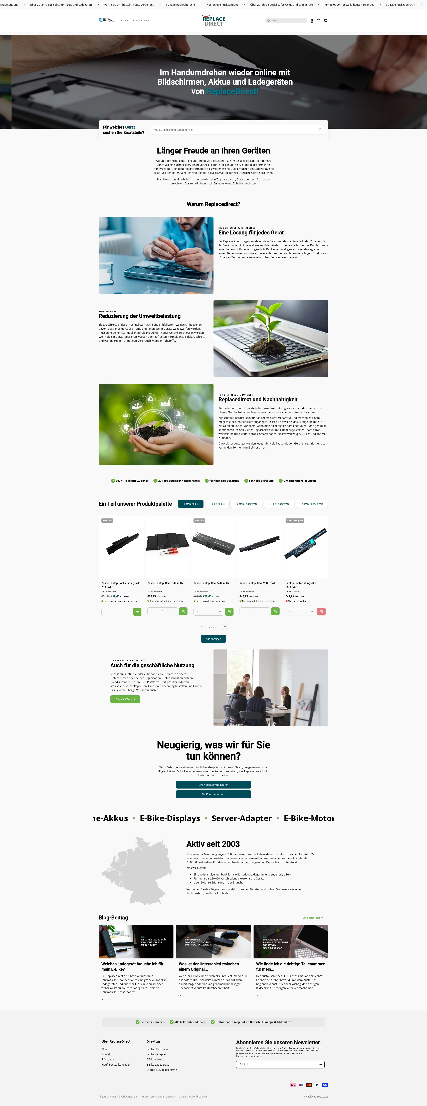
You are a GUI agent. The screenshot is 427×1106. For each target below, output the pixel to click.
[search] (237, 130)
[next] (225, 626)
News (105, 1049)
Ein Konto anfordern (213, 794)
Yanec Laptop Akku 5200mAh (211, 583)
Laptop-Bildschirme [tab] (312, 503)
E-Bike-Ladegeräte (158, 1064)
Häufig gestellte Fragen (116, 1064)
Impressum (148, 1096)
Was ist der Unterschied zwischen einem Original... (209, 967)
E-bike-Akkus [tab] (217, 503)
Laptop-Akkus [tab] (190, 503)
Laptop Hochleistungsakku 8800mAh (301, 585)
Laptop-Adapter (156, 1054)
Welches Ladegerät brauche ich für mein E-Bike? (132, 967)
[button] (286, 21)
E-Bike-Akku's (155, 1059)
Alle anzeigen (213, 638)
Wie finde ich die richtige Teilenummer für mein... (290, 967)
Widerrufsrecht (166, 1096)
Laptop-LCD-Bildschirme (162, 1070)
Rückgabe (108, 1059)
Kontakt (107, 1054)
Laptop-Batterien (157, 1049)
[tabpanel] (213, 579)
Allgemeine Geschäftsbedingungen (118, 1096)
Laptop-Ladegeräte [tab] (246, 503)
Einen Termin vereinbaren (213, 784)
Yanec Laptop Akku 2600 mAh (258, 583)
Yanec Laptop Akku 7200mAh (165, 583)
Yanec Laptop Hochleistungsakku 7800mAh (121, 585)
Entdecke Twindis (125, 699)
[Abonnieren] (320, 1064)
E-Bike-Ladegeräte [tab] (279, 503)
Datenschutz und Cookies (192, 1096)
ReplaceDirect (314, 1096)
